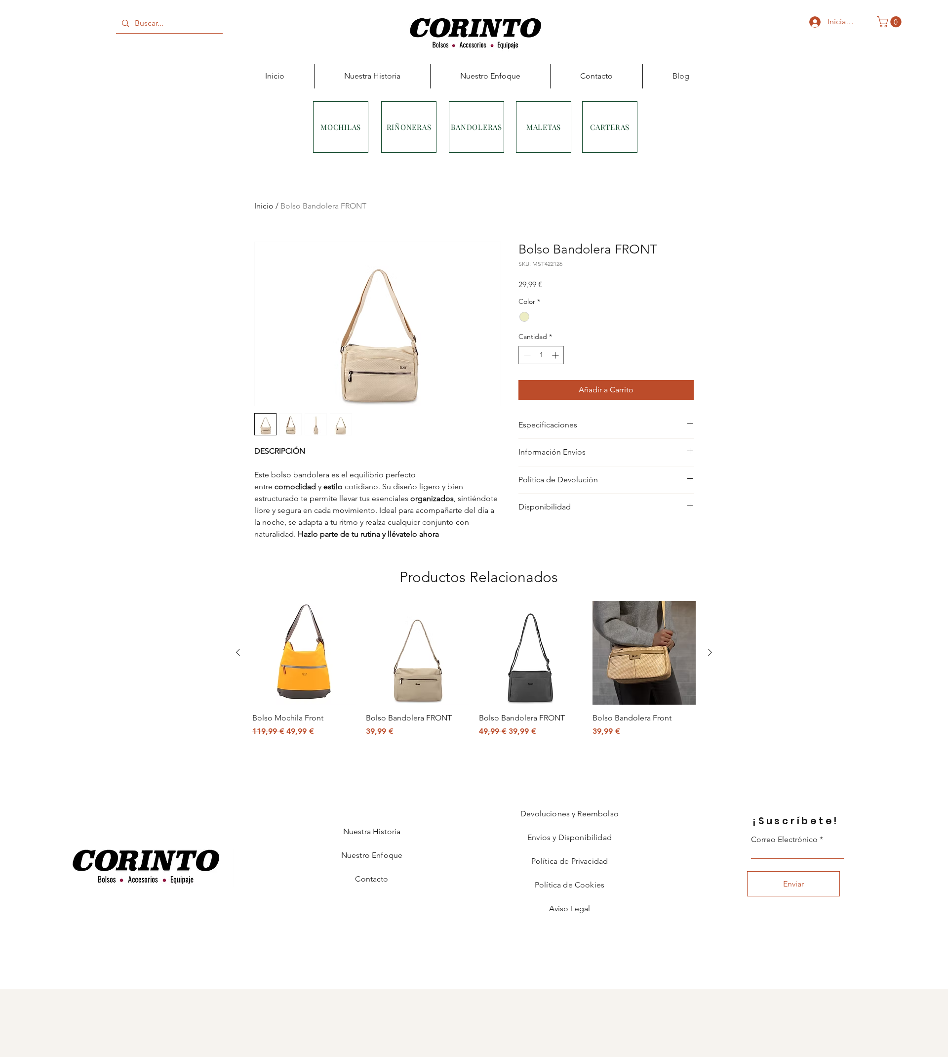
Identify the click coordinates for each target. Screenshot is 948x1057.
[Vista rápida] (304, 653)
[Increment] (556, 355)
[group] (474, 669)
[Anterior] (238, 652)
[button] (890, 21)
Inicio (264, 206)
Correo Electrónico (784, 840)
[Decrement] (526, 355)
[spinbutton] (541, 355)
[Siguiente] (710, 652)
